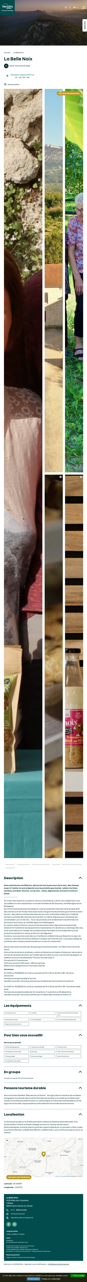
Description (10, 864)
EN (74, 10)
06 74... (19, 1210)
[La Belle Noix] (23, 473)
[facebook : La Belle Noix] (8, 1224)
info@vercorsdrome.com (58, 1264)
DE (74, 13)
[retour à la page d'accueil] (7, 7)
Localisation (10, 868)
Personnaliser (33, 1279)
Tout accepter (78, 1276)
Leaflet (57, 1176)
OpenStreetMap (65, 1176)
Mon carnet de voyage (66, 7)
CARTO (80, 1176)
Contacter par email (18, 1214)
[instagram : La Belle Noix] (14, 1224)
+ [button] (7, 1140)
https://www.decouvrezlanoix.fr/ (22, 1217)
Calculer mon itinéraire (19, 1177)
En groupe (56, 864)
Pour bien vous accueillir (41, 864)
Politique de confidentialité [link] (50, 1279)
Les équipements (23, 864)
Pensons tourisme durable (71, 864)
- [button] (7, 1143)
